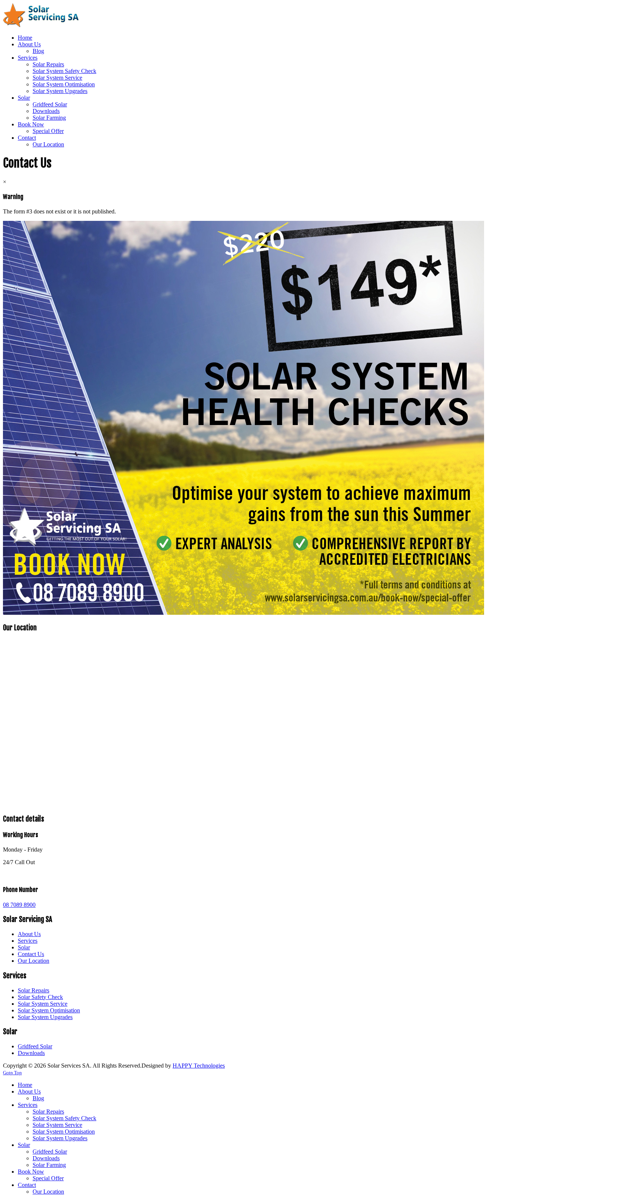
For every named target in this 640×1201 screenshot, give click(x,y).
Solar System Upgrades (45, 1017)
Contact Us (31, 954)
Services (27, 941)
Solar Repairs (33, 990)
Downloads (31, 1053)
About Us (29, 934)
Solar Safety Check (40, 997)
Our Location (33, 961)
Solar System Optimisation (49, 1010)
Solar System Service (42, 1004)
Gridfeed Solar (35, 1046)
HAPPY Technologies (199, 1065)
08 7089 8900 (19, 905)
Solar (24, 947)
